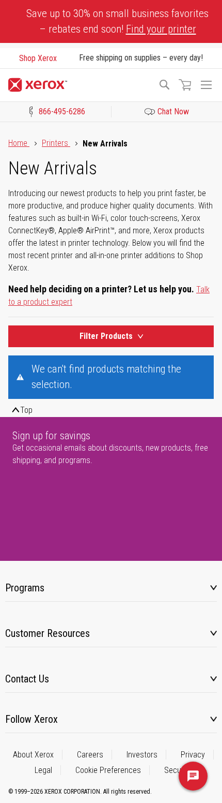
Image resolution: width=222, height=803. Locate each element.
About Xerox (33, 755)
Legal (43, 770)
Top (26, 410)
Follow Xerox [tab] (31, 719)
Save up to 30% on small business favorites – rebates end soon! (117, 21)
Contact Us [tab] (27, 679)
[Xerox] (78, 85)
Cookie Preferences (108, 770)
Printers (56, 143)
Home (18, 143)
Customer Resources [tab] (47, 633)
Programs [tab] (24, 588)
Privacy (193, 755)
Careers (90, 755)
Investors (141, 755)
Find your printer (161, 29)
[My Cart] (185, 85)
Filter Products (106, 336)
